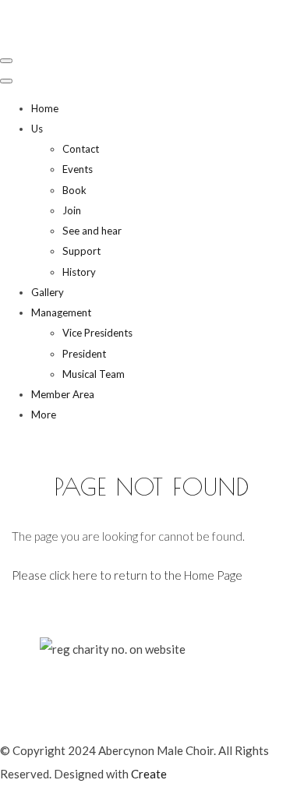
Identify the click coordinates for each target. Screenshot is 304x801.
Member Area (62, 394)
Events (77, 169)
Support (81, 251)
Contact (80, 149)
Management (61, 312)
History (79, 272)
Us (37, 128)
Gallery (47, 292)
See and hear (92, 230)
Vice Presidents (97, 332)
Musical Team (93, 374)
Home (44, 108)
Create (149, 774)
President (84, 354)
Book (74, 190)
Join (71, 210)
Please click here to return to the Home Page (127, 575)
